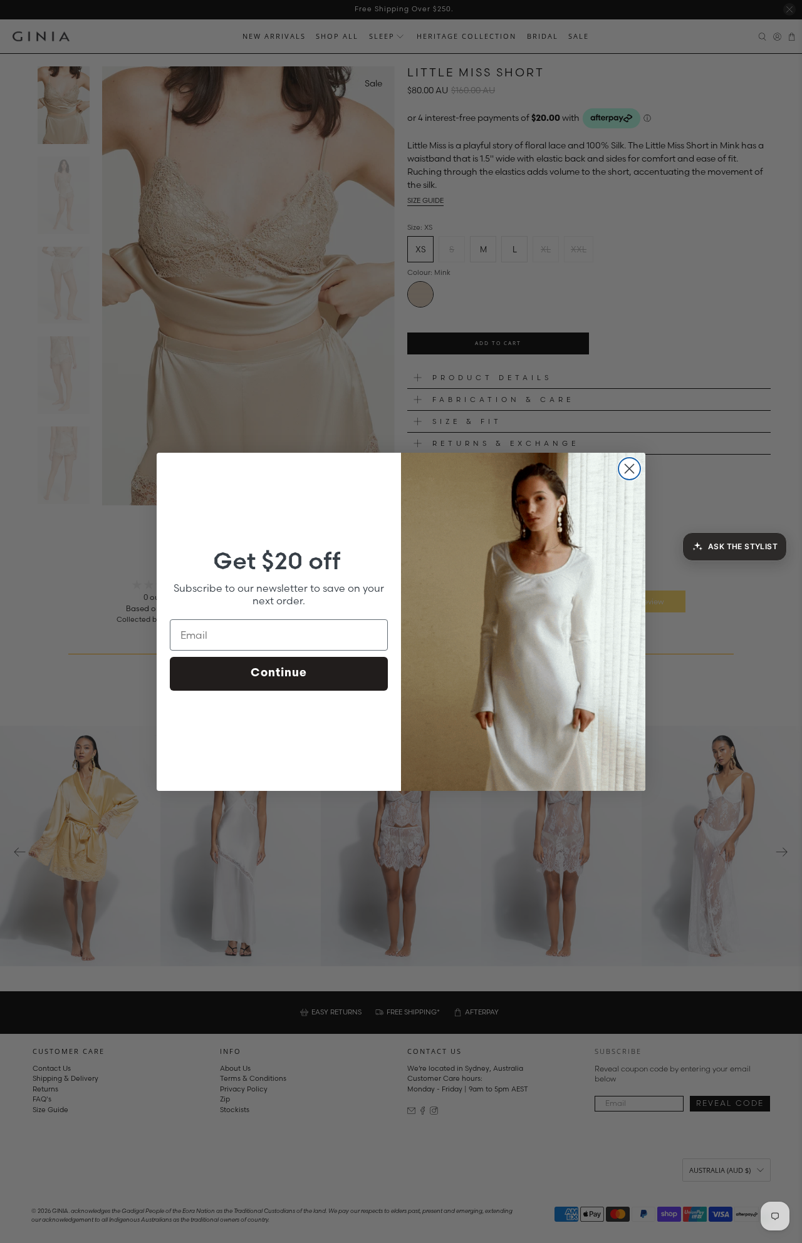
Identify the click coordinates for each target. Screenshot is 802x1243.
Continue (279, 673)
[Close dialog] (629, 469)
